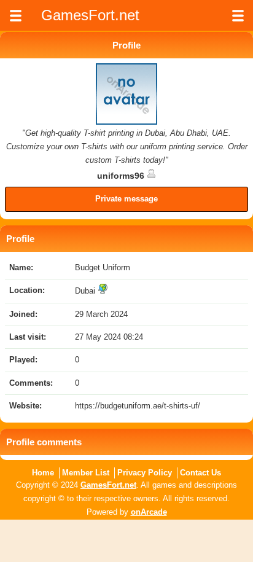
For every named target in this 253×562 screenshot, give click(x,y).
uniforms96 (122, 176)
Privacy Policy (144, 472)
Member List (85, 472)
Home (43, 472)
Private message (126, 198)
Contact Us (200, 472)
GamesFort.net (108, 485)
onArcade (149, 512)
